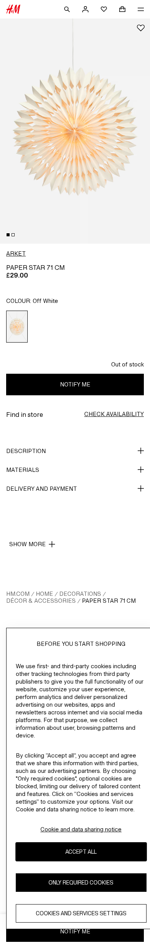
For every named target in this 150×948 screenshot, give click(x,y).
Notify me (75, 384)
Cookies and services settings (81, 913)
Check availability (114, 414)
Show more (27, 544)
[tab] (8, 235)
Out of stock (127, 364)
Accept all (81, 851)
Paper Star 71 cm (109, 600)
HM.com (18, 593)
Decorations (80, 593)
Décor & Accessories (41, 600)
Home (44, 593)
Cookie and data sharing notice (81, 829)
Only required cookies (80, 882)
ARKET (16, 253)
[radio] (17, 326)
